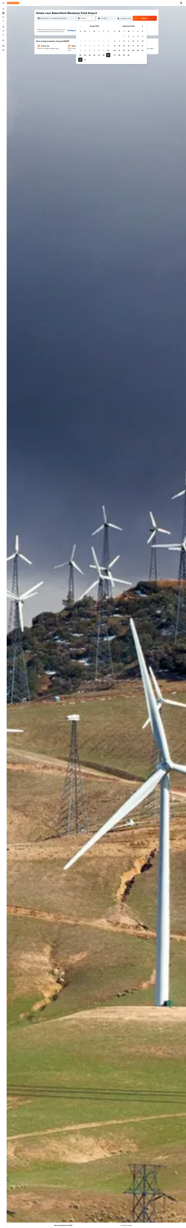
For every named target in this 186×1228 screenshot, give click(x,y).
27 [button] (99, 55)
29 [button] (108, 55)
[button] (3, 3)
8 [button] (108, 41)
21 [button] (103, 50)
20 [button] (99, 50)
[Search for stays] (3, 13)
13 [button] (99, 46)
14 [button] (103, 46)
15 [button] (108, 46)
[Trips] (3, 40)
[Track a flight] (3, 35)
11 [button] (89, 46)
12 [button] (94, 46)
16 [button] (80, 50)
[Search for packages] (3, 21)
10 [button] (85, 46)
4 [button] (89, 41)
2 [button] (80, 41)
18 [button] (89, 50)
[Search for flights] (3, 9)
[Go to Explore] (3, 31)
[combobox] (58, 18)
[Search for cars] (3, 17)
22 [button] (108, 50)
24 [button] (85, 55)
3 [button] (133, 36)
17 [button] (85, 50)
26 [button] (94, 55)
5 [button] (94, 41)
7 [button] (103, 41)
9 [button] (80, 46)
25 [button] (89, 55)
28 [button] (103, 55)
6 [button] (114, 41)
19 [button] (94, 50)
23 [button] (80, 55)
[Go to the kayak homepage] (13, 3)
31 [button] (85, 60)
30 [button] (80, 60)
